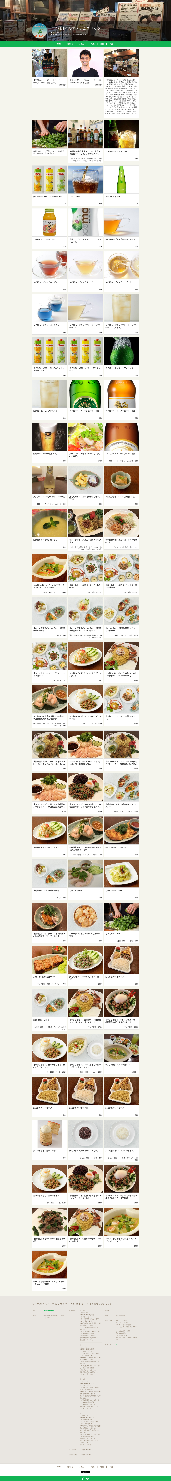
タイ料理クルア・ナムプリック (76, 28)
